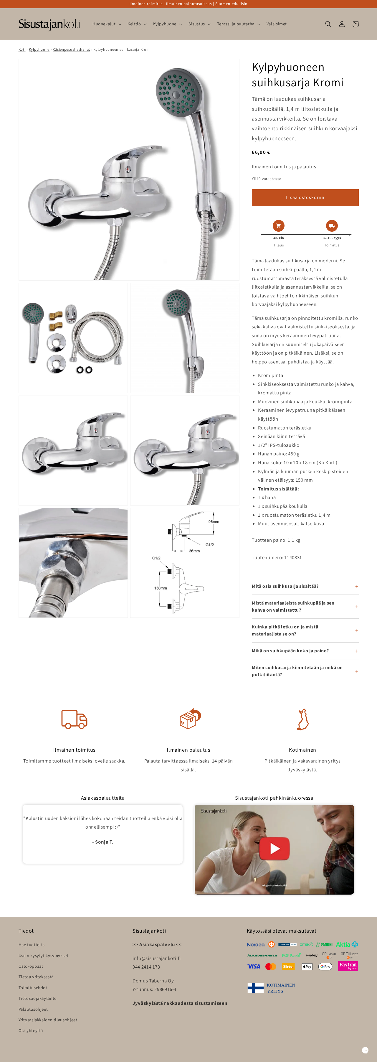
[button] (106, 24)
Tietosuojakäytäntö (38, 998)
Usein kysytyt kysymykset (44, 955)
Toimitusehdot (33, 987)
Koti (22, 49)
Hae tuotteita (32, 944)
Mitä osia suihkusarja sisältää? (285, 586)
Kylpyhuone (39, 49)
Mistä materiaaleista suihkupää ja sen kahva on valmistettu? (293, 606)
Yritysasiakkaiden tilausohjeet (48, 1020)
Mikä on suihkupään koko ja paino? (290, 651)
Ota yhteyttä (31, 1030)
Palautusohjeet (33, 1009)
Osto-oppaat (31, 966)
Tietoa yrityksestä (36, 976)
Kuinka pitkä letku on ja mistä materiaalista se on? (285, 630)
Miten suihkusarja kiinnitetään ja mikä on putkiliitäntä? (297, 671)
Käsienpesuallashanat (71, 49)
